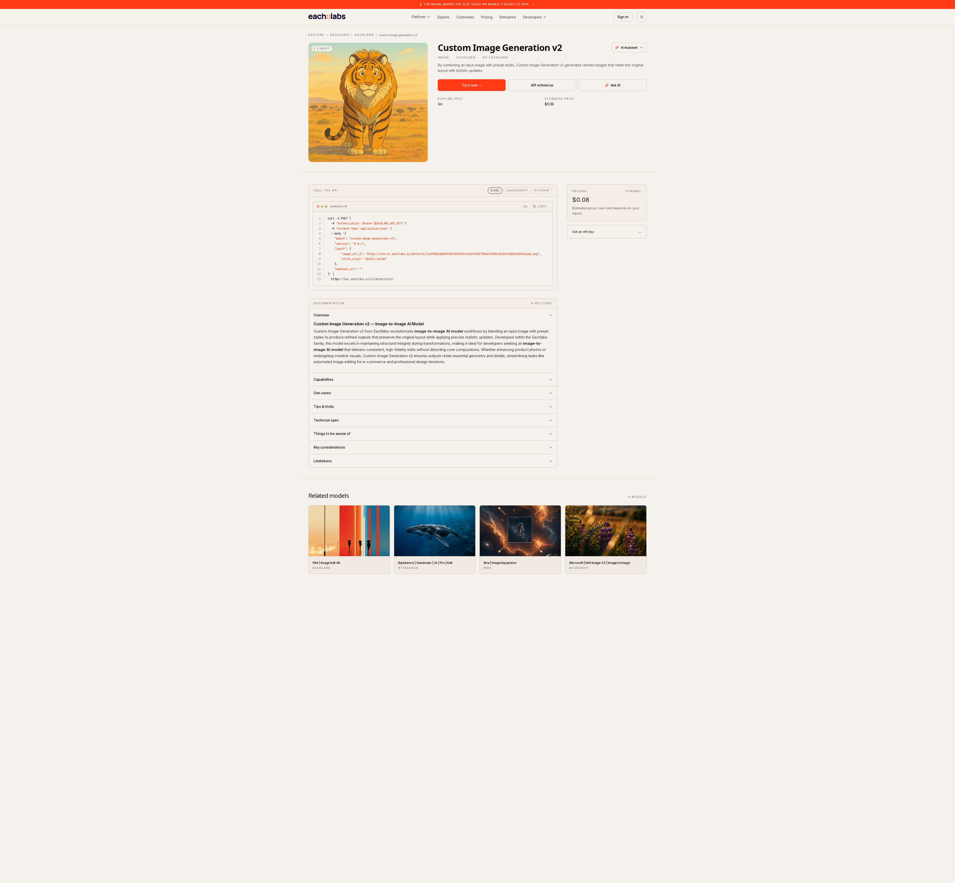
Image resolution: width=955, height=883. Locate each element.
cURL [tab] (495, 190)
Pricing (486, 17)
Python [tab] (542, 190)
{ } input (322, 48)
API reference (542, 85)
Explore (443, 17)
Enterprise (507, 17)
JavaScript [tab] (517, 190)
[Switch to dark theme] (642, 17)
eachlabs (339, 35)
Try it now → (472, 85)
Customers (465, 17)
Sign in (622, 17)
